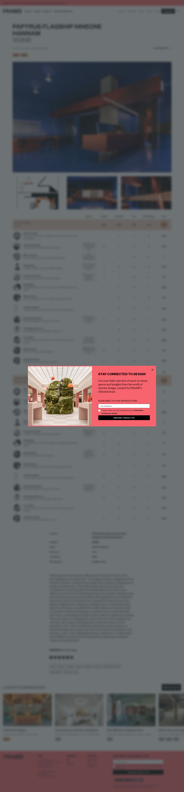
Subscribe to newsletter (124, 417)
